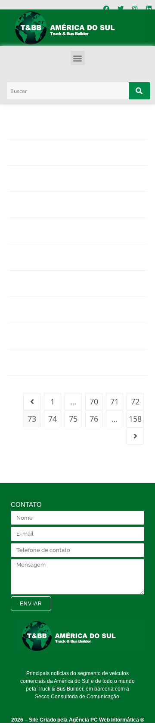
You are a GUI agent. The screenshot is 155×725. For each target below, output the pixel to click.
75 (73, 418)
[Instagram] (135, 9)
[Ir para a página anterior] (31, 401)
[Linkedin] (149, 9)
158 (135, 418)
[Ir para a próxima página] (135, 435)
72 (135, 401)
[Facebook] (106, 9)
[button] (78, 58)
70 (94, 401)
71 (114, 401)
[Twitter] (121, 9)
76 (94, 418)
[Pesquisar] (139, 90)
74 (52, 418)
